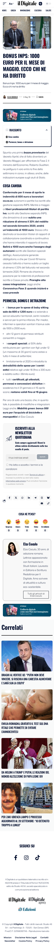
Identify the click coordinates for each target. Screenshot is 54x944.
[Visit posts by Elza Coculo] (4, 97)
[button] (5, 4)
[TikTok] (38, 857)
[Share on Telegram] (35, 497)
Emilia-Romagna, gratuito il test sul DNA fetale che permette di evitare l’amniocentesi (24, 727)
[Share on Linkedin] (29, 497)
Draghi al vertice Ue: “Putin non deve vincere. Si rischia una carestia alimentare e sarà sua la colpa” (26, 679)
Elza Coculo (12, 96)
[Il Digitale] (27, 3)
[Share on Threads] (42, 497)
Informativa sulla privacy (16, 481)
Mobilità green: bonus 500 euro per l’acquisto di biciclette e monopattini (25, 412)
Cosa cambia (13, 136)
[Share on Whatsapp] (22, 497)
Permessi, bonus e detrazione (21, 141)
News (8, 48)
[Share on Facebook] (9, 497)
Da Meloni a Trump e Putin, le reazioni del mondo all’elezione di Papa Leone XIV (25, 774)
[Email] (42, 503)
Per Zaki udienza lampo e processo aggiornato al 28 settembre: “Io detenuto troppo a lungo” (25, 821)
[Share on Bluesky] (48, 497)
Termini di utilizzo (37, 474)
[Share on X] (16, 497)
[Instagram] (26, 857)
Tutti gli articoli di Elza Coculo (36, 594)
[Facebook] (15, 857)
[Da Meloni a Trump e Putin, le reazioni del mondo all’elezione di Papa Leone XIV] (27, 753)
